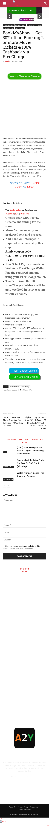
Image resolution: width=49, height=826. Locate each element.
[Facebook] (7, 797)
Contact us (34, 807)
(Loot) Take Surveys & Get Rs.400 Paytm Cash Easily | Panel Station (30, 450)
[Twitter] (35, 797)
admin (7, 61)
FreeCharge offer (26, 390)
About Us (12, 807)
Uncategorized (19, 28)
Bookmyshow (16, 210)
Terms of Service (24, 810)
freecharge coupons (10, 390)
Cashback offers (20, 25)
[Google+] (14, 797)
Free (4, 452)
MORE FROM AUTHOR (34, 440)
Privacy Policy (23, 807)
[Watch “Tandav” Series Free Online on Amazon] (9, 476)
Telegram (22, 776)
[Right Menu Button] (47, 824)
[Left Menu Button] (1, 819)
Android (10, 213)
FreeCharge (25, 387)
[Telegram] (28, 797)
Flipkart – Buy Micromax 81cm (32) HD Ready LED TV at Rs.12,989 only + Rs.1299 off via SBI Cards (35, 423)
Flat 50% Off (14, 387)
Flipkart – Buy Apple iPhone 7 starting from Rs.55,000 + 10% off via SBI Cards (13, 421)
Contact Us (24, 779)
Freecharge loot (8, 28)
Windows (24, 213)
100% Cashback (8, 25)
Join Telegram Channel (25, 370)
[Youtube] (42, 797)
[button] (45, 3)
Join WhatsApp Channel (26, 376)
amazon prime (8, 479)
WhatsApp (33, 776)
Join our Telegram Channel (24, 76)
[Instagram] (21, 797)
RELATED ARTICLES (14, 440)
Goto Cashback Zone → (21, 10)
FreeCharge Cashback (34, 25)
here (30, 187)
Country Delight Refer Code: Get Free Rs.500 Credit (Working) (30, 463)
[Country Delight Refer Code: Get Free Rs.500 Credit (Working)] (9, 463)
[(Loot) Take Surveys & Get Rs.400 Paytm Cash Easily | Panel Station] (9, 449)
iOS (17, 213)
